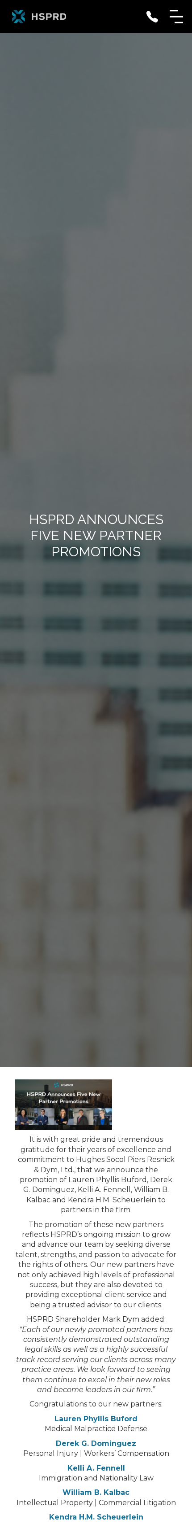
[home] (39, 16)
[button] (176, 16)
